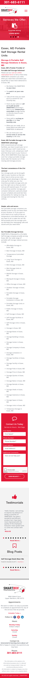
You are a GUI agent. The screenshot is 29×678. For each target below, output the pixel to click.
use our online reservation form (11, 74)
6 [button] (16, 538)
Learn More (14, 33)
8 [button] (20, 538)
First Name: (7, 431)
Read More (14, 540)
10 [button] (25, 538)
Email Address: (8, 445)
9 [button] (23, 538)
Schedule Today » (14, 613)
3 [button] (16, 37)
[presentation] (15, 470)
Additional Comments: (11, 452)
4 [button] (18, 37)
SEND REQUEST (13, 476)
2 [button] (13, 37)
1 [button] (11, 37)
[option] (14, 28)
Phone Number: (8, 438)
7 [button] (18, 538)
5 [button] (13, 538)
